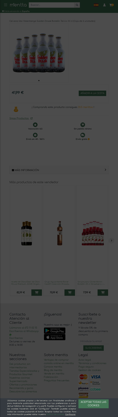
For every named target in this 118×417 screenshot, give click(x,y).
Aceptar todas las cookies (93, 404)
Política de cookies (55, 414)
